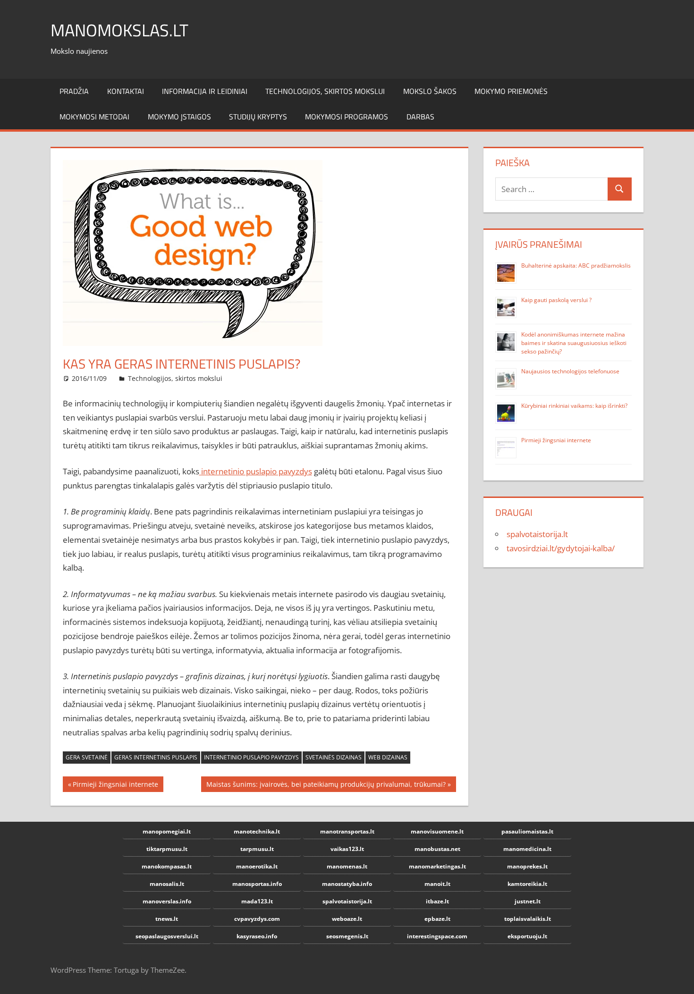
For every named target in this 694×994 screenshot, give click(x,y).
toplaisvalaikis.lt (527, 919)
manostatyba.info (347, 884)
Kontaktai (125, 91)
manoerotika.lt (257, 866)
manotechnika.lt (257, 831)
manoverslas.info (167, 901)
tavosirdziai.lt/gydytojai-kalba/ (561, 548)
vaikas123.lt (347, 849)
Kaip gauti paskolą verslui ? (556, 300)
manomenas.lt (347, 866)
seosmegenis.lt (347, 936)
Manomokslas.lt (119, 30)
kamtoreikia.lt (527, 884)
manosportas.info (257, 884)
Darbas (420, 116)
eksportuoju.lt (527, 936)
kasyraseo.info (257, 936)
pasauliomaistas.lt (527, 831)
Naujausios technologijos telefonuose (570, 371)
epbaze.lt (437, 919)
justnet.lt (528, 901)
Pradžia (74, 91)
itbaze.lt (437, 901)
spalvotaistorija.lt (537, 534)
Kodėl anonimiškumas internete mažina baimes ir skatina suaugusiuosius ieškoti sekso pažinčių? (573, 342)
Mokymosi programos (346, 116)
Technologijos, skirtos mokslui (325, 91)
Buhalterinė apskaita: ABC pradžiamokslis (576, 265)
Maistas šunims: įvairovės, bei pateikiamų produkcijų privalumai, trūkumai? (326, 785)
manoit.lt (437, 884)
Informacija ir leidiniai (204, 91)
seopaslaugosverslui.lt (166, 936)
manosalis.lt (167, 884)
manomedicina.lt (527, 849)
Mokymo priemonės (511, 91)
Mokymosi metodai (94, 116)
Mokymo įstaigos (179, 116)
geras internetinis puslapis (155, 757)
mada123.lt (257, 901)
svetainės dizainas (333, 757)
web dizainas (387, 757)
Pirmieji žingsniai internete (115, 785)
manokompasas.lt (167, 866)
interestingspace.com (437, 936)
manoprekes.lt (527, 866)
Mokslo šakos (430, 91)
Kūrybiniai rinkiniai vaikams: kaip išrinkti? (574, 406)
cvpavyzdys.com (257, 919)
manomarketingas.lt (437, 866)
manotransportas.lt (347, 831)
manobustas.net (437, 849)
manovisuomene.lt (437, 831)
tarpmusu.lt (257, 849)
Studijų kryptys (258, 116)
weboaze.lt (347, 919)
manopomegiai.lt (167, 831)
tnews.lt (166, 919)
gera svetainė (87, 757)
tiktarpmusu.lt (166, 849)
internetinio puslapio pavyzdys (255, 471)
